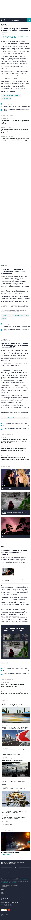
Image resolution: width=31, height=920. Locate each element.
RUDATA (2, 901)
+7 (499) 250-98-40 (4, 882)
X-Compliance (3, 891)
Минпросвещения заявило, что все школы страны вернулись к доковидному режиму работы (15, 37)
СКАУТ (2, 892)
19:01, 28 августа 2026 (6, 340)
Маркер (2, 893)
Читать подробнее (14, 580)
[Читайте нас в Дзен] (2, 905)
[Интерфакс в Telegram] (4, 905)
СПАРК (2, 889)
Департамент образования (13, 95)
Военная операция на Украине (10, 852)
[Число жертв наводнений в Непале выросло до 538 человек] (8, 575)
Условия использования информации (9, 913)
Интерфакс (15, 20)
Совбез (22, 206)
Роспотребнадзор (6, 98)
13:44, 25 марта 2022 (5, 25)
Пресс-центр (16, 862)
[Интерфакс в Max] (11, 905)
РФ (7, 662)
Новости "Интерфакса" (5, 898)
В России (4, 148)
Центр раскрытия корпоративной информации (9, 902)
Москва (3, 24)
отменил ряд (21, 78)
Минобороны (16, 206)
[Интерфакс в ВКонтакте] (6, 905)
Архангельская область (17, 315)
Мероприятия (12, 863)
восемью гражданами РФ (8, 601)
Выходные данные (5, 914)
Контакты (3, 862)
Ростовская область (7, 417)
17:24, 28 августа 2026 (6, 547)
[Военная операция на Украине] (15, 850)
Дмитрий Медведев (6, 206)
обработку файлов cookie (24, 879)
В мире (3, 546)
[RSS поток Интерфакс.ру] (8, 905)
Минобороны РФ (6, 315)
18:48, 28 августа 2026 (6, 149)
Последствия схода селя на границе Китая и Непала (13, 629)
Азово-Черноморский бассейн (20, 417)
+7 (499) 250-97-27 (14, 882)
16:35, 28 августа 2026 (6, 267)
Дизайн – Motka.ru (4, 915)
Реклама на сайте (4, 863)
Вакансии (22, 862)
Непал (3, 662)
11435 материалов (5, 854)
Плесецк (27, 315)
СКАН (2, 899)
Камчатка (4, 318)
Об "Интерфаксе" (9, 862)
